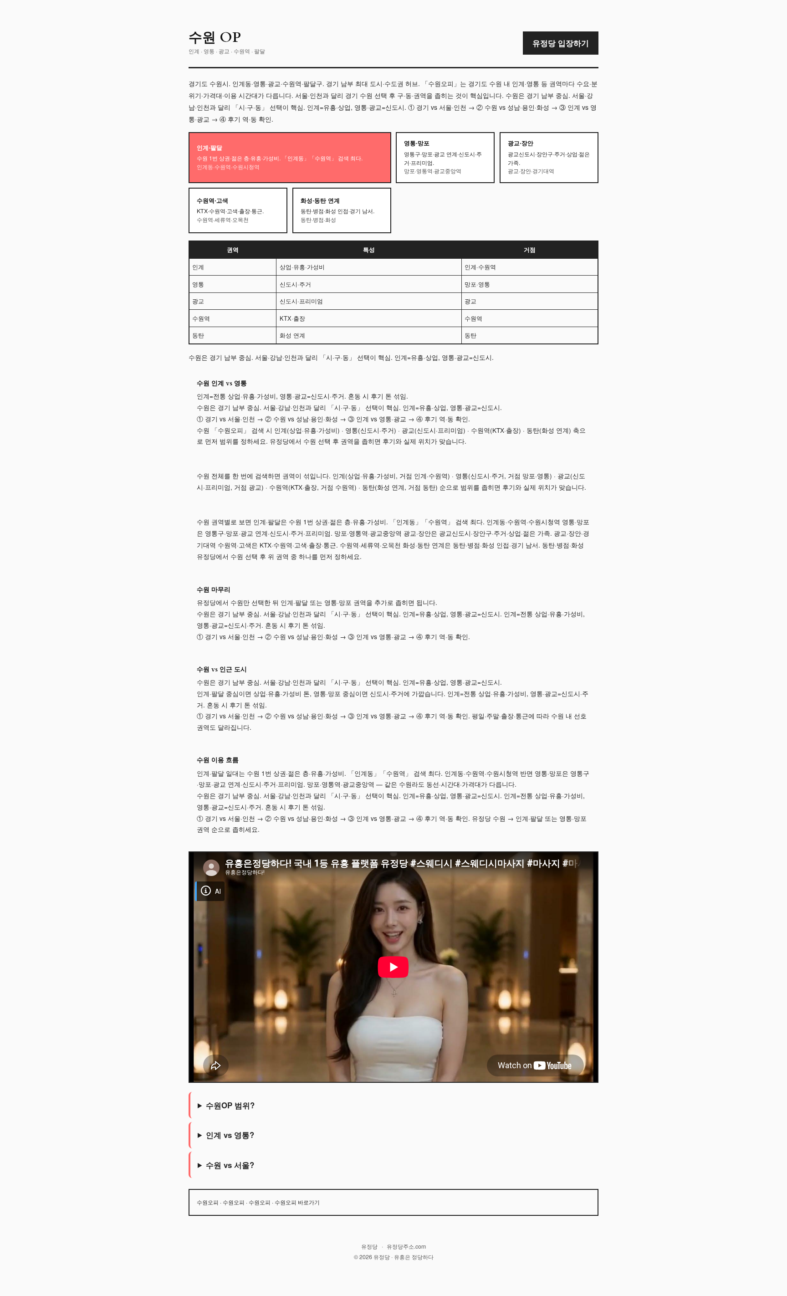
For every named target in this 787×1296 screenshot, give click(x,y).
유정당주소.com (406, 1246)
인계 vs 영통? (230, 1134)
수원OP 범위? (230, 1105)
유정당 (369, 1246)
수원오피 (208, 1202)
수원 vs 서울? (230, 1164)
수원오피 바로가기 (297, 1202)
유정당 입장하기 (560, 42)
